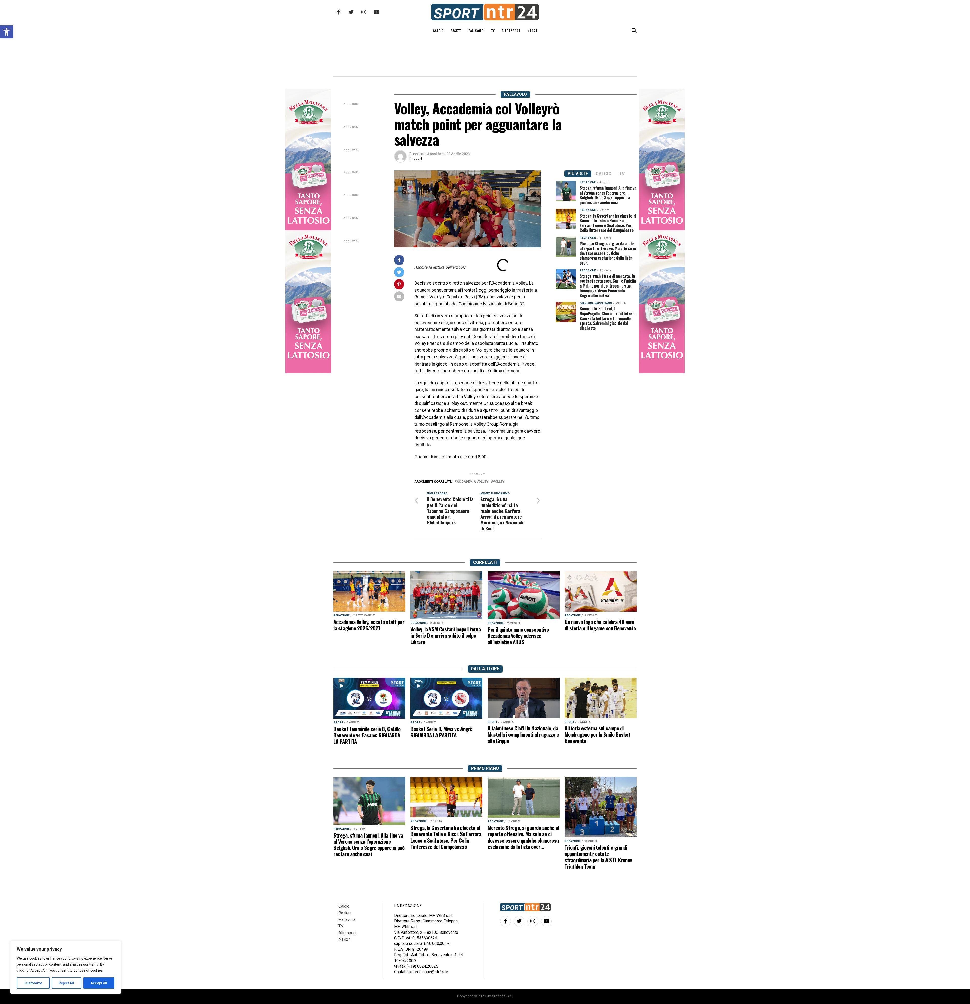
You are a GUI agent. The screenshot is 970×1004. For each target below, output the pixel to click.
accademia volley (472, 481)
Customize (33, 983)
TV (493, 30)
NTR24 (532, 30)
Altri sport (511, 30)
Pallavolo (476, 30)
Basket (455, 30)
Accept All (99, 983)
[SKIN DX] (308, 371)
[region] (65, 967)
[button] (6, 31)
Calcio (438, 30)
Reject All (66, 983)
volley (498, 481)
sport (417, 159)
